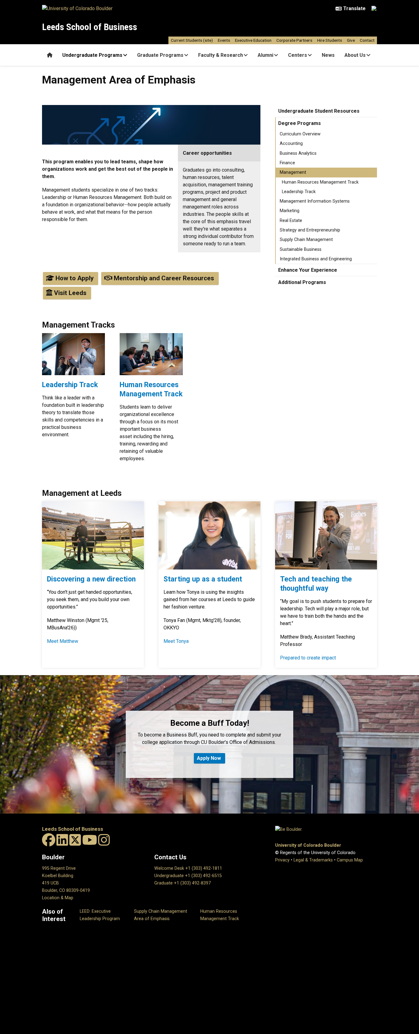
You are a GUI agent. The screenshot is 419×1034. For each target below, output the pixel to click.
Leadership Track (299, 191)
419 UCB (50, 883)
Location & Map (57, 897)
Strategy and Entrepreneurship (310, 230)
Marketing (289, 210)
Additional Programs (302, 282)
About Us (355, 55)
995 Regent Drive (59, 868)
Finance (287, 162)
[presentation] (73, 356)
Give (351, 40)
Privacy (282, 860)
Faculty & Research (220, 55)
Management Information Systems (315, 201)
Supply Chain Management (306, 239)
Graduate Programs (160, 55)
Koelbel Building (57, 875)
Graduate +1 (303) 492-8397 (182, 883)
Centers (297, 55)
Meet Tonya (176, 641)
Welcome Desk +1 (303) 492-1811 (188, 868)
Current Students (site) (192, 40)
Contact (367, 40)
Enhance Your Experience (307, 270)
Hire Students (329, 40)
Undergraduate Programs (92, 55)
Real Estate (291, 220)
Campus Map (350, 860)
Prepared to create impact (308, 658)
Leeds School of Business (89, 26)
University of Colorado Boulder (308, 845)
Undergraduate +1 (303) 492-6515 (188, 875)
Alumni (265, 55)
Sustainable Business (300, 249)
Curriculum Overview (300, 134)
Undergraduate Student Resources (318, 111)
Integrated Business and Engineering (316, 259)
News (328, 55)
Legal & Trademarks (313, 860)
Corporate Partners (294, 40)
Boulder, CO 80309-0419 (66, 890)
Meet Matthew (62, 641)
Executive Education (253, 40)
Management (293, 172)
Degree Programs (299, 123)
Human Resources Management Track (320, 182)
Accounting (291, 143)
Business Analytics (298, 153)
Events (224, 40)
